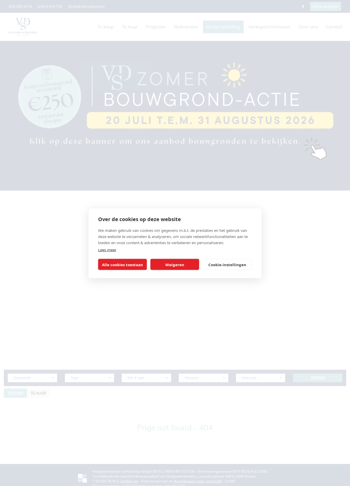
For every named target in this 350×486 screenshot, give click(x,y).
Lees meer (107, 249)
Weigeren (174, 264)
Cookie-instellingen (227, 264)
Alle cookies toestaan (122, 264)
